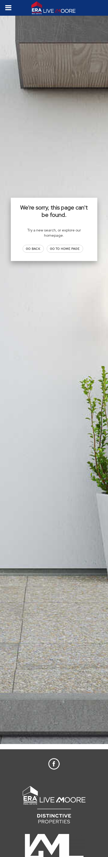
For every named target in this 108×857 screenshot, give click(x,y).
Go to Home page (65, 249)
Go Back (33, 249)
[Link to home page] (54, 8)
